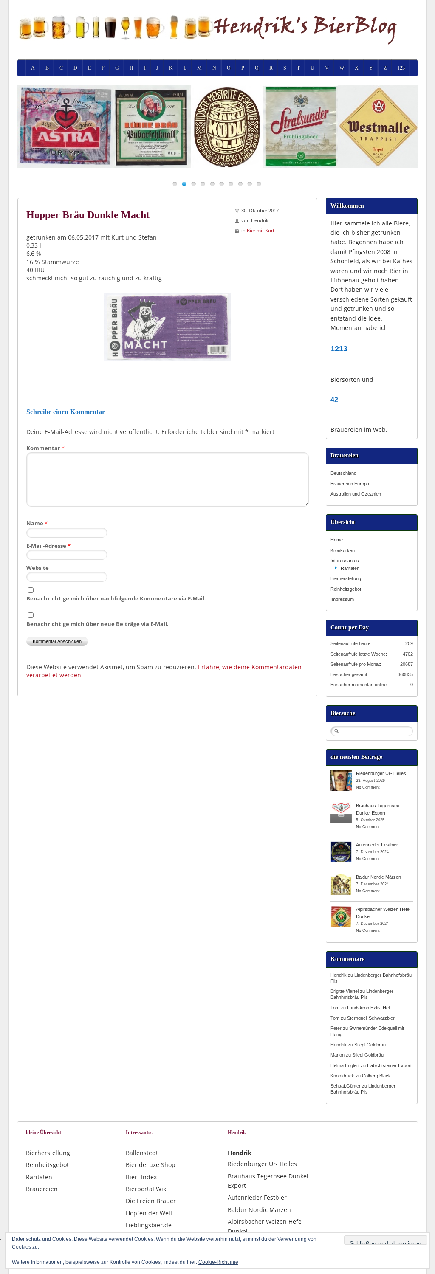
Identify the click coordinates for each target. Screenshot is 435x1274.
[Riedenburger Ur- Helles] (341, 772)
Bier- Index (141, 1177)
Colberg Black (376, 1075)
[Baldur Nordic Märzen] (341, 876)
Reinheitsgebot (345, 589)
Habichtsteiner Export (389, 1065)
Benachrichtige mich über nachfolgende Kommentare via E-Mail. (116, 598)
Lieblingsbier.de (149, 1225)
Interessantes (344, 560)
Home (336, 539)
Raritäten (350, 568)
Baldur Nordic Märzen (378, 876)
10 (259, 183)
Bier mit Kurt (260, 230)
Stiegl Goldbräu (370, 1044)
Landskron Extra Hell (368, 1007)
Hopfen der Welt (149, 1213)
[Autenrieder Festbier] (341, 844)
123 (401, 68)
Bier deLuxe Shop (150, 1165)
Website (37, 568)
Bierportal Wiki (147, 1189)
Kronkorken (342, 550)
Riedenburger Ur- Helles (381, 773)
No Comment (368, 787)
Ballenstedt (142, 1153)
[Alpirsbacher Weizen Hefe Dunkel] (341, 908)
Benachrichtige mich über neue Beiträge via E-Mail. (97, 624)
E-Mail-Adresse (48, 546)
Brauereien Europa (349, 483)
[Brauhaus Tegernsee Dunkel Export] (341, 805)
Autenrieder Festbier (377, 844)
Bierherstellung (345, 578)
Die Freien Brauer (151, 1201)
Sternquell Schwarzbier (371, 1017)
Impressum (342, 599)
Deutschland (343, 473)
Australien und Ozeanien (355, 493)
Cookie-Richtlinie (218, 1262)
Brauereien (42, 1189)
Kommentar (45, 448)
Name (37, 523)
